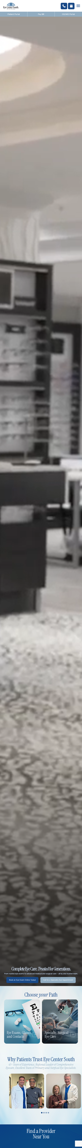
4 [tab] (44, 1112)
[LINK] (7, 1001)
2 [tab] (40, 1112)
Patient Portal (14, 14)
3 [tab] (42, 1112)
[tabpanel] (22, 1091)
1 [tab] (37, 1112)
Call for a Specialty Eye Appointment (58, 980)
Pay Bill (41, 14)
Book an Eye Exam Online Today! (22, 980)
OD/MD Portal (68, 14)
